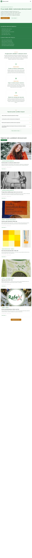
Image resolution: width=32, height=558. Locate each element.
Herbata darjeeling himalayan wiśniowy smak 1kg (10, 309)
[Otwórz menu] (30, 1)
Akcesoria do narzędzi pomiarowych (8, 190)
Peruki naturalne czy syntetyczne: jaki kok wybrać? (11, 162)
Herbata (3, 307)
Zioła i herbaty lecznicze (10, 278)
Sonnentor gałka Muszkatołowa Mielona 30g (9, 221)
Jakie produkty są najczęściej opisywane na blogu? (10, 115)
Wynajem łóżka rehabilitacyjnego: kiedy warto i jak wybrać (12, 192)
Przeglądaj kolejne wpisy (15, 319)
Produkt (3, 219)
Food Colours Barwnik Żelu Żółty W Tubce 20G (10, 250)
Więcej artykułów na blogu (15, 130)
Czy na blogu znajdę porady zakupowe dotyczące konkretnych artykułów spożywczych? (14, 126)
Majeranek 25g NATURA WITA (7, 280)
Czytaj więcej (4, 168)
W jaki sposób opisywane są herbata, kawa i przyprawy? (11, 122)
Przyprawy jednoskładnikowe (11, 219)
